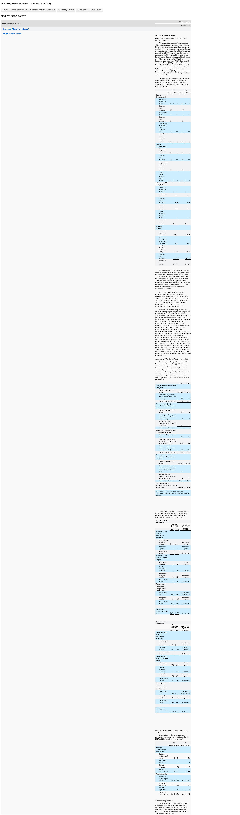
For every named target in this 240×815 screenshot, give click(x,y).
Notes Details (95, 10)
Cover (5, 10)
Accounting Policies (66, 10)
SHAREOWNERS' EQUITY (12, 33)
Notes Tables (82, 10)
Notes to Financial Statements (42, 10)
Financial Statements (19, 10)
